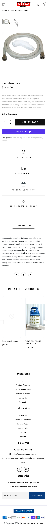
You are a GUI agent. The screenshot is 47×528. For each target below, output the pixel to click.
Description (23, 225)
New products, (37, 137)
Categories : (7, 137)
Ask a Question (9, 114)
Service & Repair (23, 393)
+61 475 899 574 (24, 449)
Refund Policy (23, 428)
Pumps (4, 140)
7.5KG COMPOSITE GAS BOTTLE (33, 342)
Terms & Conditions (23, 419)
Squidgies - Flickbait (10, 341)
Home (4, 10)
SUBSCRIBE (37, 495)
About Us (23, 398)
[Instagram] (26, 469)
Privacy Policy (23, 423)
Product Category (23, 385)
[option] (6, 22)
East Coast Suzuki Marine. (32, 523)
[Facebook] (19, 469)
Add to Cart (30, 122)
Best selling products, (22, 137)
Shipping (23, 432)
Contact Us (23, 402)
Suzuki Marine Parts (23, 389)
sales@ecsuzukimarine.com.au (24, 454)
